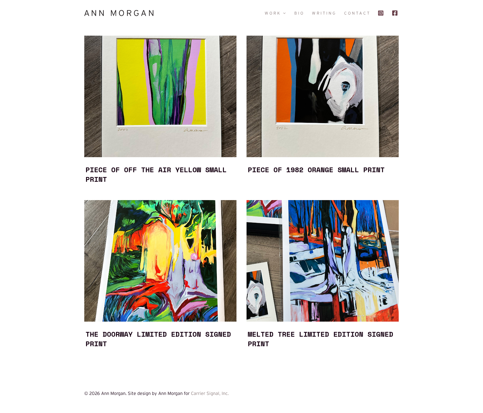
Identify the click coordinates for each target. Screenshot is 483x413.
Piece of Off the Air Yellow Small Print (156, 174)
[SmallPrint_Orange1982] (323, 37)
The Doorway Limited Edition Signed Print (158, 338)
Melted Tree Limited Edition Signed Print (320, 338)
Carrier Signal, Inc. (210, 393)
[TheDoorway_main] (160, 202)
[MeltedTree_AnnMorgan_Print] (323, 202)
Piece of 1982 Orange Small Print (316, 169)
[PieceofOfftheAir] (160, 37)
